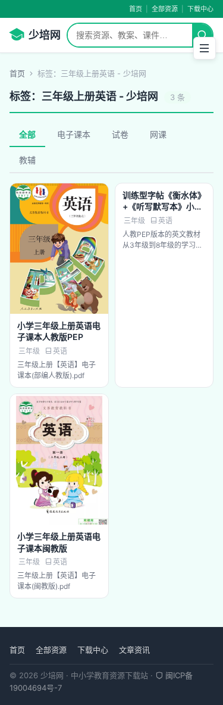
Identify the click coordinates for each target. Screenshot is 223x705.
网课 (158, 134)
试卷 (120, 134)
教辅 (27, 160)
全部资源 (165, 9)
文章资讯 (134, 649)
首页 (135, 9)
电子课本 (73, 134)
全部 (27, 134)
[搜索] (202, 35)
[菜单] (204, 48)
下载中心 (200, 9)
